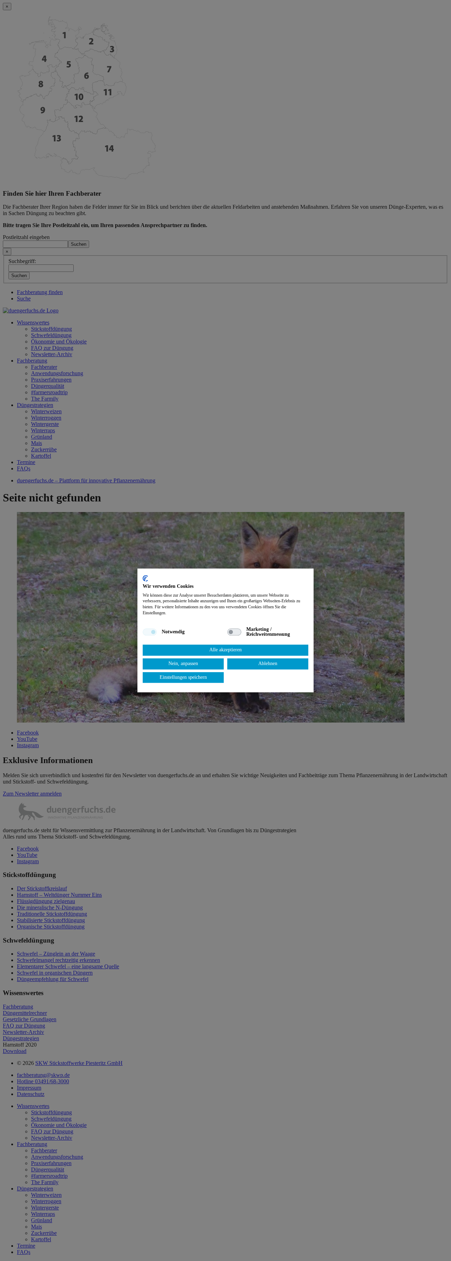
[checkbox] (150, 631)
